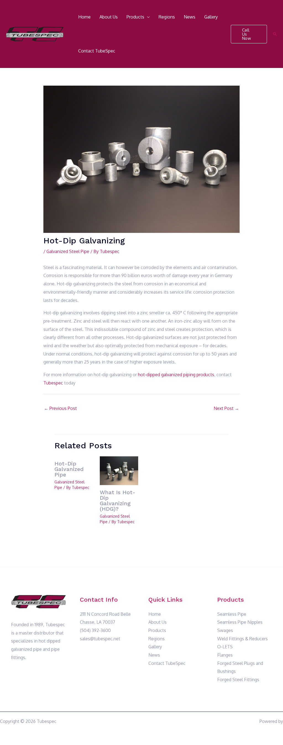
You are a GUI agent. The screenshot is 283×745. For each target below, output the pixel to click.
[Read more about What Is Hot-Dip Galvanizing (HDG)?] (119, 470)
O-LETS (225, 646)
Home (84, 17)
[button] (249, 34)
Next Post (226, 408)
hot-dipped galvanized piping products (176, 374)
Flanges (225, 655)
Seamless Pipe (231, 614)
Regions (167, 17)
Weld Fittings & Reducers (242, 638)
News (189, 17)
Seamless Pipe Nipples (240, 622)
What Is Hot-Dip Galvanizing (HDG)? (117, 500)
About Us (108, 17)
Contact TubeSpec (96, 51)
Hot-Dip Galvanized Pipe (69, 469)
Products (135, 17)
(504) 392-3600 (95, 630)
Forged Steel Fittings (238, 679)
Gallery (211, 17)
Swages (225, 630)
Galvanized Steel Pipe (67, 251)
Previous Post (60, 408)
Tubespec (53, 383)
